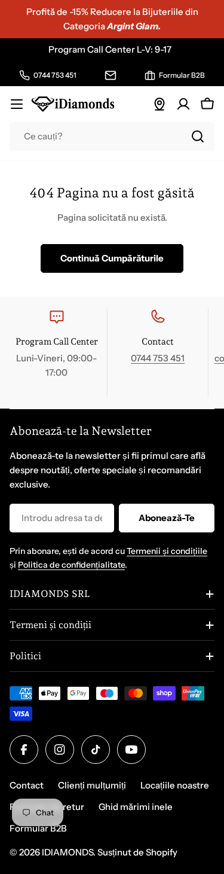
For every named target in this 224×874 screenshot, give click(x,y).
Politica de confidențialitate (71, 564)
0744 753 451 (158, 358)
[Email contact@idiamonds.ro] (110, 75)
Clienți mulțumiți (92, 785)
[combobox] (112, 136)
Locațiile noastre (174, 785)
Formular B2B (38, 828)
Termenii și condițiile (167, 551)
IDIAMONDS (67, 852)
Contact (27, 785)
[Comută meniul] (17, 104)
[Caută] (198, 136)
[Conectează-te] (183, 104)
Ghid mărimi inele (136, 806)
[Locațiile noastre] (159, 104)
